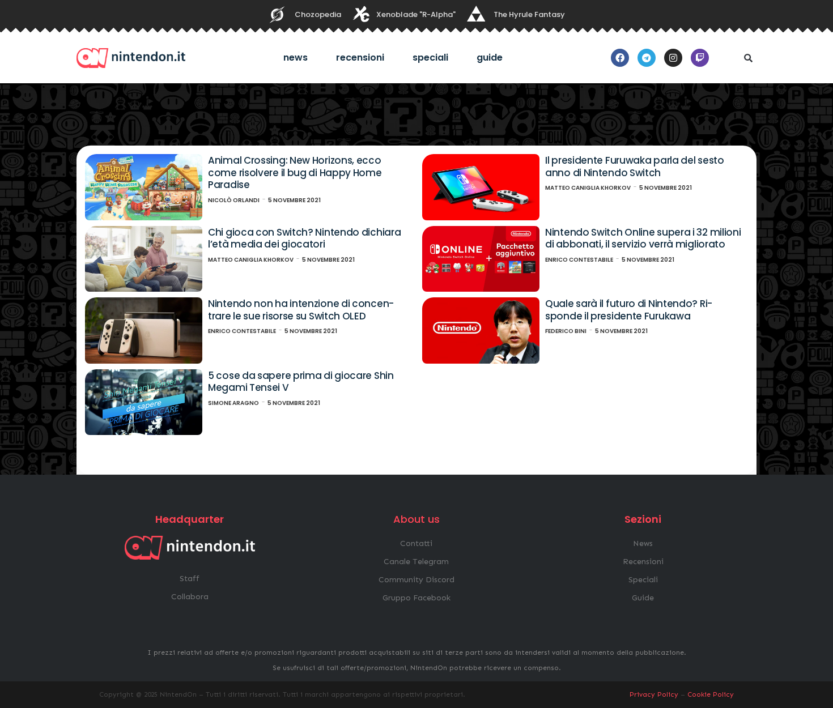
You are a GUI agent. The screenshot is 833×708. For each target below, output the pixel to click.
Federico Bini (565, 331)
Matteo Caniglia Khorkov (588, 188)
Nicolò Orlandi (234, 200)
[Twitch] (700, 58)
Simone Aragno (233, 403)
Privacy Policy (654, 694)
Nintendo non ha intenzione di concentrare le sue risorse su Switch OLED (301, 310)
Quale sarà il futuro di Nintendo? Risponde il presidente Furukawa (628, 310)
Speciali (430, 57)
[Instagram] (673, 58)
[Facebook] (620, 58)
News (295, 57)
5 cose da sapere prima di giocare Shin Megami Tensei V (301, 382)
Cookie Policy (710, 694)
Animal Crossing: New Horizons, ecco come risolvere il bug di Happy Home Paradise (295, 172)
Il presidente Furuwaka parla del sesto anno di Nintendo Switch (634, 166)
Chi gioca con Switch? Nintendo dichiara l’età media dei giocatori (304, 238)
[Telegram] (647, 58)
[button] (748, 57)
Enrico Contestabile (579, 259)
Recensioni (360, 57)
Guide (490, 57)
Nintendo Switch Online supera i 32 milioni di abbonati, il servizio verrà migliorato (643, 238)
